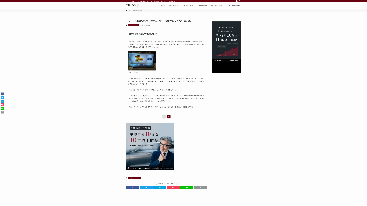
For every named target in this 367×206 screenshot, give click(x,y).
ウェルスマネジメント (133, 25)
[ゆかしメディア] (132, 5)
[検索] (239, 1)
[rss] (237, 1)
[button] (132, 187)
